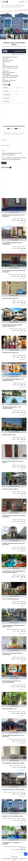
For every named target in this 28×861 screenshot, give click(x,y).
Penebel (24, 274)
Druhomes (13, 856)
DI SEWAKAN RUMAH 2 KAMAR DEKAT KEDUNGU (13, 763)
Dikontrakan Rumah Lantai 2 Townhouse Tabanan (13, 789)
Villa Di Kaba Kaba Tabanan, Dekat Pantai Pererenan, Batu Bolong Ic (11, 681)
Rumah (7, 5)
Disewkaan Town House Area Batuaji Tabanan (12, 816)
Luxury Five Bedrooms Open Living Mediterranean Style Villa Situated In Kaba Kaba (13, 571)
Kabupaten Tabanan (19, 5)
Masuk (20, 2)
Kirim (3, 162)
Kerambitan (23, 629)
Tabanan (24, 711)
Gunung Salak (22, 847)
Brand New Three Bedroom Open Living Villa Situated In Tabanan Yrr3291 (12, 325)
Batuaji (24, 792)
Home (2, 5)
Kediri (24, 328)
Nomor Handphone (6, 145)
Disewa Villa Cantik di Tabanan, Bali (10, 298)
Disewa (11, 5)
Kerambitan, (19, 792)
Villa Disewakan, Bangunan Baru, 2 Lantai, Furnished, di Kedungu (11, 407)
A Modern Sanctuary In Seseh (9, 434)
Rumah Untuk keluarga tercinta (9, 708)
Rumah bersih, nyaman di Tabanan (10, 489)
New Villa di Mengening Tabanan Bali (10, 598)
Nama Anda (4, 140)
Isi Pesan (3, 150)
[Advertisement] (14, 183)
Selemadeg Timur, (22, 846)
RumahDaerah (9, 858)
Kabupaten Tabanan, (17, 274)
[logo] (4, 2)
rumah (5, 51)
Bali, (15, 54)
